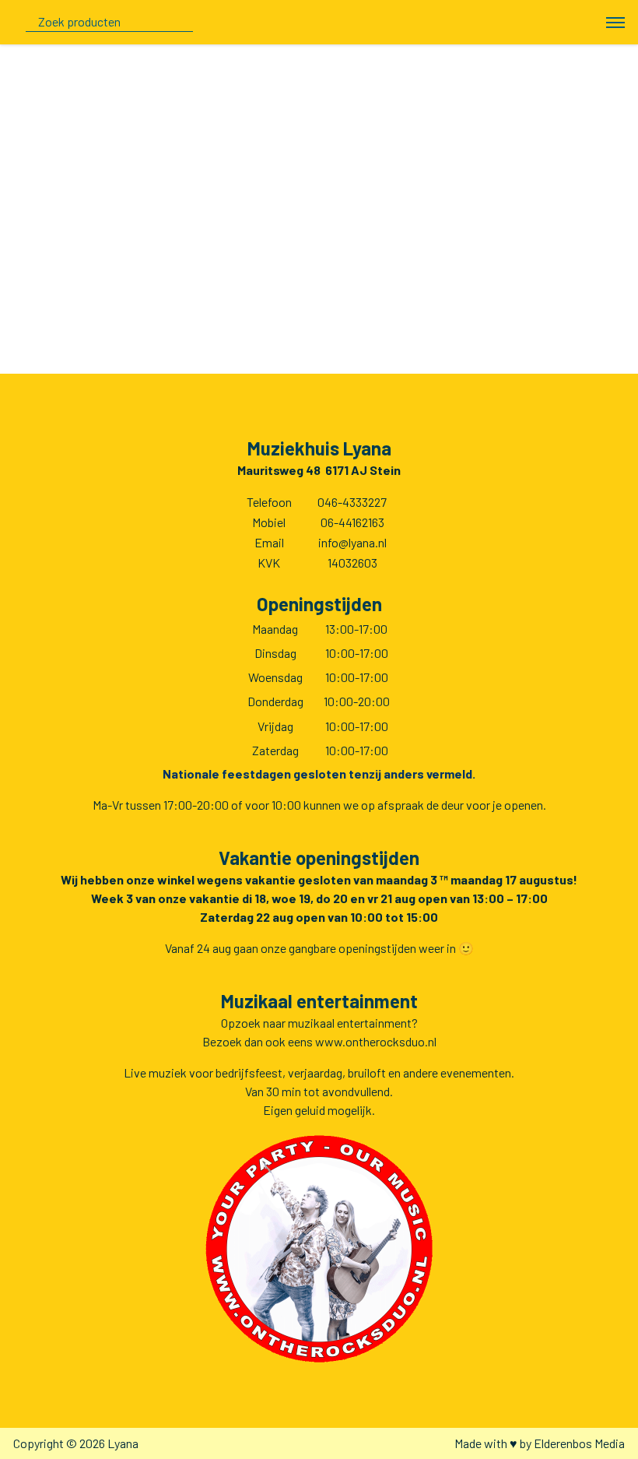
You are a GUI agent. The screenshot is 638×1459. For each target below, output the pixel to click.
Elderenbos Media (579, 1443)
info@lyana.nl (352, 542)
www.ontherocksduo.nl (375, 1041)
